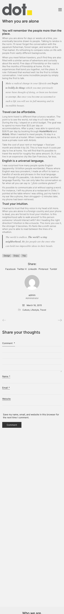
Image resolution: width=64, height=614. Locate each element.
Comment (8, 343)
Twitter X (22, 269)
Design (7, 255)
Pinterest (43, 269)
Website (6, 398)
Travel (43, 310)
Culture (25, 310)
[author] (32, 282)
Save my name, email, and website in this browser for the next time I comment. (31, 416)
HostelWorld (45, 131)
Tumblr (53, 269)
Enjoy (16, 255)
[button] (60, 10)
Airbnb (5, 134)
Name (6, 376)
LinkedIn (32, 269)
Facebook (10, 269)
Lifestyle (35, 310)
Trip (24, 255)
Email (6, 387)
